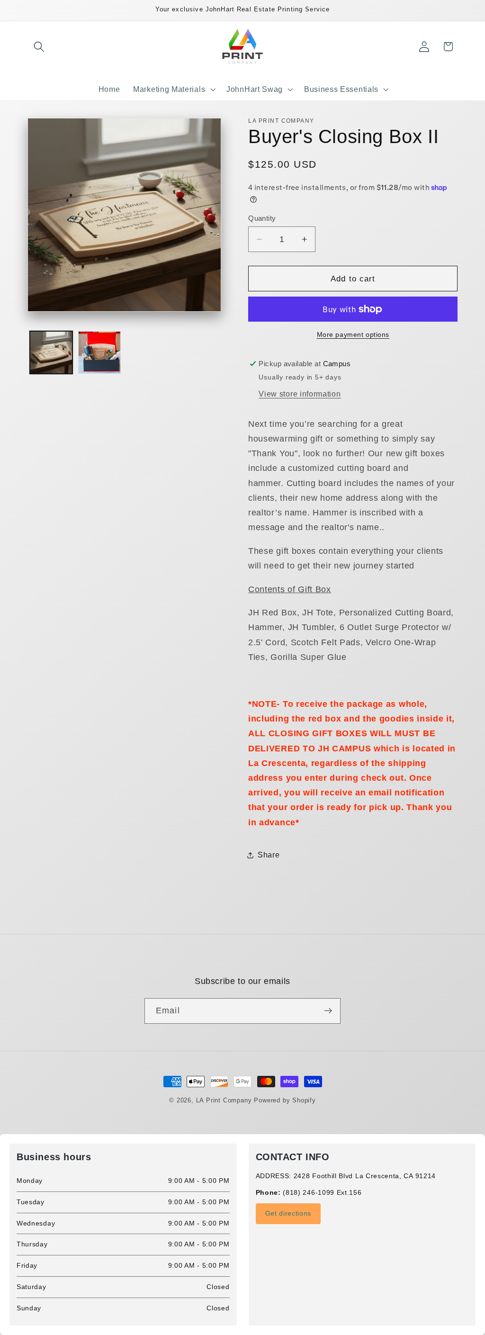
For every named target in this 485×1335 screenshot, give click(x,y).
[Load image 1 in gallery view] (51, 352)
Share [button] (268, 854)
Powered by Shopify (285, 1100)
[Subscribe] (328, 1011)
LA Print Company (224, 1100)
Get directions (288, 1213)
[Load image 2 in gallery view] (99, 352)
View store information (300, 393)
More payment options (353, 334)
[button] (39, 47)
